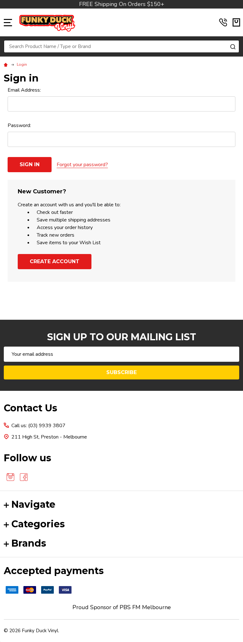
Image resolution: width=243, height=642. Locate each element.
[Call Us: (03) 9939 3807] (223, 22)
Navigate (33, 504)
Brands (28, 543)
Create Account (54, 261)
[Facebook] (23, 477)
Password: (19, 125)
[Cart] (236, 22)
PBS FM (130, 607)
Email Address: (24, 90)
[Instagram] (10, 477)
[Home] (6, 64)
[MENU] (8, 22)
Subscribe (121, 372)
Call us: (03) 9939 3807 (38, 425)
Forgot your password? (82, 164)
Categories (38, 524)
